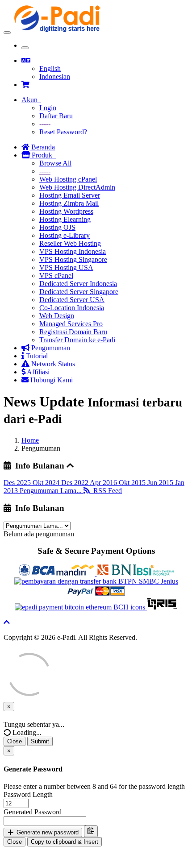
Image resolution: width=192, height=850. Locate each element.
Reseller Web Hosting (70, 243)
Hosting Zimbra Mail (69, 203)
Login (47, 108)
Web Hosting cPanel (68, 179)
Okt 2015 (133, 482)
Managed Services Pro (71, 324)
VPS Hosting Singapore (73, 259)
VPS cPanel (56, 275)
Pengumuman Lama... (51, 490)
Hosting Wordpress (66, 211)
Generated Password (33, 812)
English (50, 68)
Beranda (42, 147)
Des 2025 (18, 482)
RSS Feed (106, 490)
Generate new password (47, 832)
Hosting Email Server (69, 195)
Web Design (56, 315)
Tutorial (36, 356)
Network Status (52, 364)
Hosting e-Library (64, 235)
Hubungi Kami (51, 380)
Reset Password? (63, 132)
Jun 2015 (161, 482)
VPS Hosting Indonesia (72, 251)
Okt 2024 (47, 482)
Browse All (55, 163)
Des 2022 (75, 482)
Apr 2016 (104, 482)
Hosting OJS (57, 227)
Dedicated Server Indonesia (78, 283)
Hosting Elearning (65, 219)
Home (30, 440)
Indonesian (54, 76)
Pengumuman (49, 348)
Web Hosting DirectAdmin (77, 187)
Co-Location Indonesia (71, 307)
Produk (43, 155)
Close (14, 741)
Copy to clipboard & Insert (64, 841)
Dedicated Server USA (71, 299)
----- (44, 124)
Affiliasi (37, 372)
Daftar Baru (56, 116)
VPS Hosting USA (66, 267)
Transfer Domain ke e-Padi (77, 340)
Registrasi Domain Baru (73, 332)
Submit (40, 741)
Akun (31, 100)
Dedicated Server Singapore (78, 291)
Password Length (28, 794)
